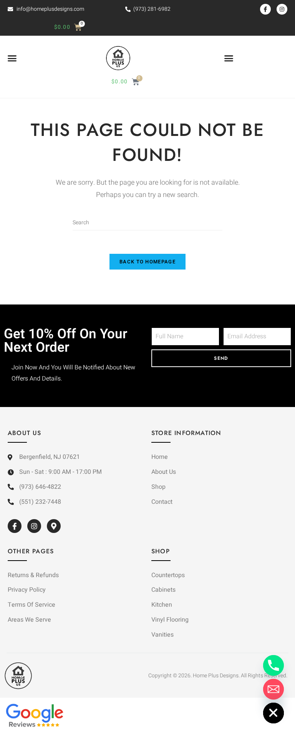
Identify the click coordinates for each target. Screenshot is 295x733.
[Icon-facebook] (265, 9)
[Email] (273, 689)
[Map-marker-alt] (54, 526)
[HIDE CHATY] (273, 713)
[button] (12, 58)
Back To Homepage (147, 261)
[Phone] (273, 665)
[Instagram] (282, 9)
